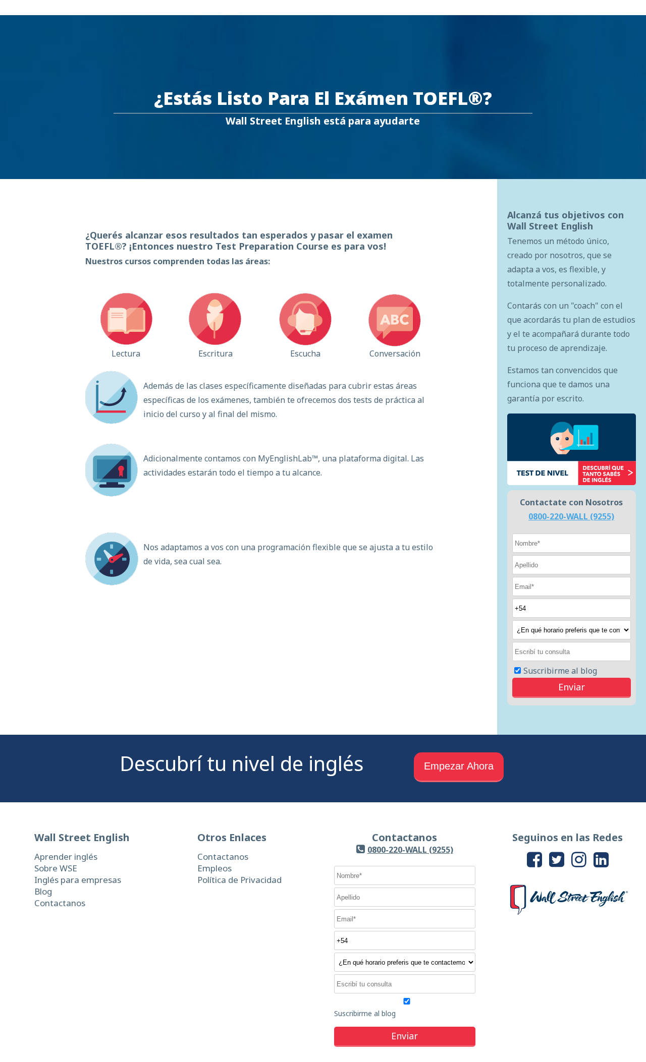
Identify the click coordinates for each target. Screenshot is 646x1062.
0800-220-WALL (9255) (571, 516)
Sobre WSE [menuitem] (55, 868)
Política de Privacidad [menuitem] (239, 880)
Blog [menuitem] (43, 891)
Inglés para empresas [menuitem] (77, 880)
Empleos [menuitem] (214, 868)
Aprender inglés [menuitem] (65, 856)
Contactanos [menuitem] (59, 903)
